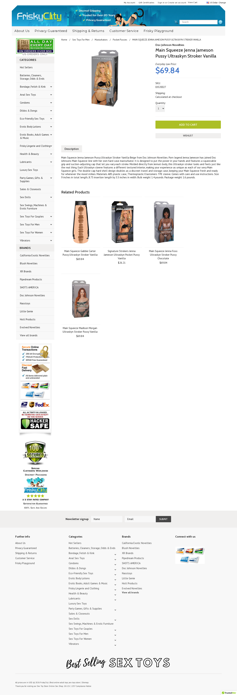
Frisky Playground (158, 31)
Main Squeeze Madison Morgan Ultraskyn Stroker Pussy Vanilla (80, 329)
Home (64, 39)
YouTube (183, 543)
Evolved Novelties (30, 327)
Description (72, 149)
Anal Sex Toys (28, 94)
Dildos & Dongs (28, 110)
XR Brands (25, 271)
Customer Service (123, 31)
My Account (129, 2)
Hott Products (27, 319)
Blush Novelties (28, 263)
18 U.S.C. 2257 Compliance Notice (77, 686)
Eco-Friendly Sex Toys (32, 118)
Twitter (177, 543)
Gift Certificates (146, 2)
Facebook (195, 543)
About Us (21, 31)
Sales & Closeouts (30, 189)
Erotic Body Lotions (30, 126)
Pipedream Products (31, 279)
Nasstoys (25, 303)
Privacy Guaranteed (51, 31)
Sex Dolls (25, 197)
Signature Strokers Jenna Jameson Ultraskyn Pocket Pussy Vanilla (122, 254)
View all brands (28, 335)
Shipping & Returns (88, 31)
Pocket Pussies (120, 39)
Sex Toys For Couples (32, 216)
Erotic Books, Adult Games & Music (34, 136)
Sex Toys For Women (31, 232)
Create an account (177, 2)
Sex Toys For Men (30, 224)
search (220, 22)
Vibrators (25, 240)
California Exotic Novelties (35, 255)
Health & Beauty (29, 154)
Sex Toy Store (42, 686)
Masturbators (101, 39)
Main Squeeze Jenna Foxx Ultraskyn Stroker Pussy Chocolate (163, 254)
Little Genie (26, 311)
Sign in (161, 2)
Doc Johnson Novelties (32, 295)
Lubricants (26, 162)
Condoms (25, 102)
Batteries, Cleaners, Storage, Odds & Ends (32, 77)
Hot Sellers (26, 67)
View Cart (192, 2)
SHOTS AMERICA (29, 287)
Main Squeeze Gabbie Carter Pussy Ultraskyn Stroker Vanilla (80, 252)
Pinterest (189, 543)
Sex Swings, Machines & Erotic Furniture (33, 207)
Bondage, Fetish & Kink (33, 86)
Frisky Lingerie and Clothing (35, 146)
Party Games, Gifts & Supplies (31, 179)
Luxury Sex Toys (29, 170)
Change (222, 2)
